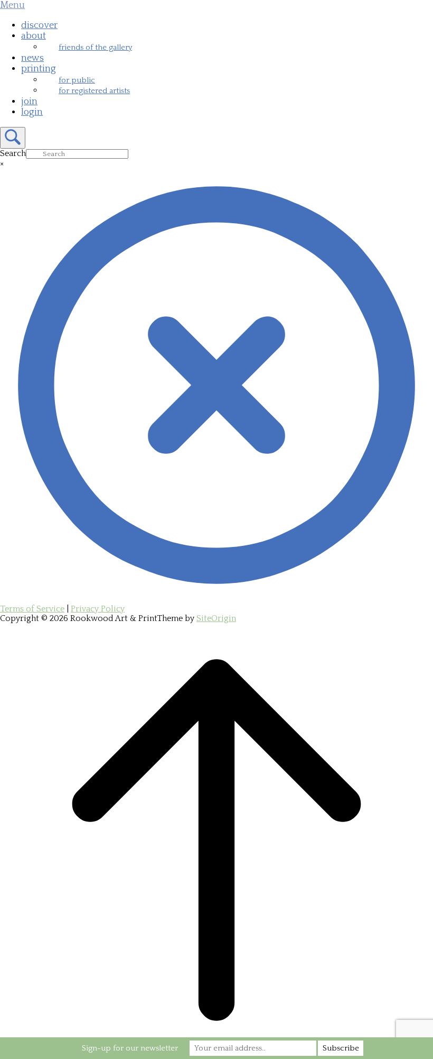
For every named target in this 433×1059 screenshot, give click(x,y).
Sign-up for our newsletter (130, 1048)
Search (13, 153)
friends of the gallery (95, 47)
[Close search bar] (216, 599)
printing (38, 68)
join (29, 101)
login (32, 112)
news (32, 58)
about (33, 36)
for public (77, 80)
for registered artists (94, 90)
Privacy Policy (98, 609)
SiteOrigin (216, 618)
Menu (12, 5)
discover (39, 25)
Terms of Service (32, 609)
